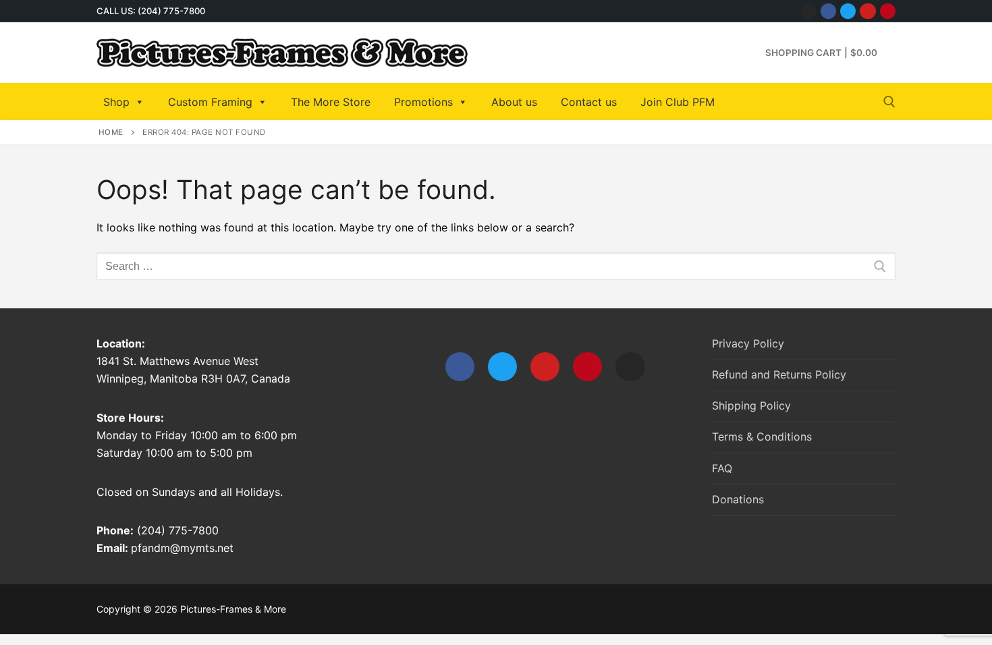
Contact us (589, 102)
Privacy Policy (748, 343)
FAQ (722, 468)
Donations (738, 499)
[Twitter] (848, 11)
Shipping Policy (751, 405)
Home (111, 132)
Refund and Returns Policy (779, 374)
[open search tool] (889, 102)
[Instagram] (808, 11)
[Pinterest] (887, 11)
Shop (116, 102)
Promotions (423, 102)
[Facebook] (828, 11)
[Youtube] (867, 11)
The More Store (330, 102)
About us (514, 102)
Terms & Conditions (762, 436)
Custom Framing (210, 102)
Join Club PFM (677, 102)
